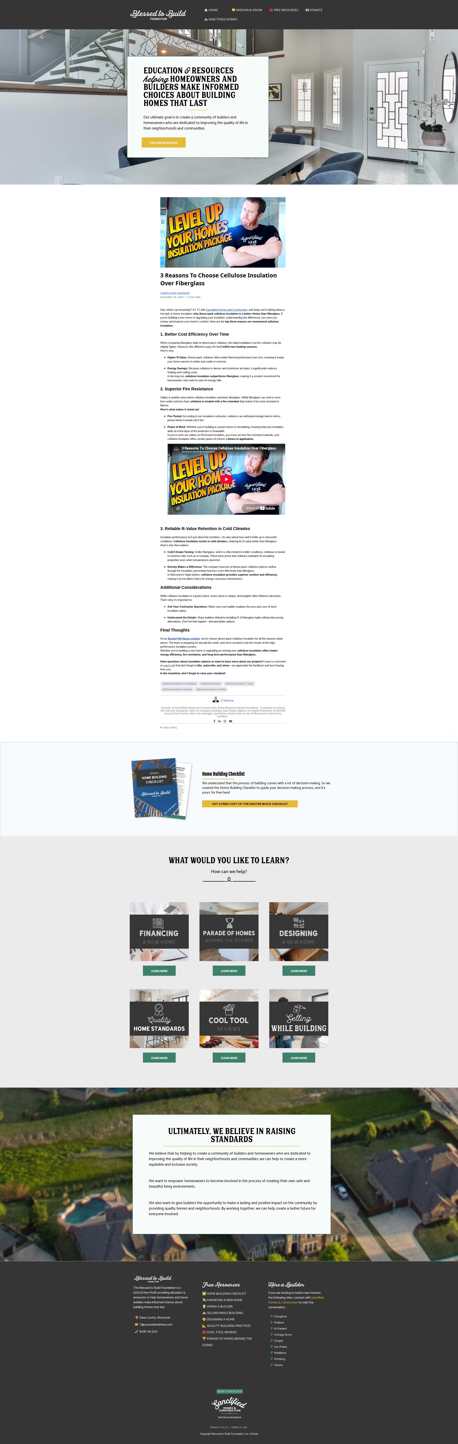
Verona (278, 1365)
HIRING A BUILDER (220, 1306)
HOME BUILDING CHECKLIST (226, 1293)
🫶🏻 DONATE (313, 10)
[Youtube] (230, 721)
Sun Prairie (280, 1346)
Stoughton (280, 1316)
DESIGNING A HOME (221, 1319)
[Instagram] (225, 721)
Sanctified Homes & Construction (296, 1300)
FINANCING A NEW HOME (224, 1300)
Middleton (280, 1353)
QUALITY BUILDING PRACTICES (229, 1326)
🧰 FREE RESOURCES (283, 10)
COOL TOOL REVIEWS (222, 1332)
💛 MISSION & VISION (247, 10)
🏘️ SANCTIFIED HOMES (220, 19)
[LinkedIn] (219, 721)
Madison (279, 1322)
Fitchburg (279, 1359)
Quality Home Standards (175, 293)
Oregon (278, 1340)
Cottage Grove (283, 1334)
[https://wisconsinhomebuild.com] (229, 1405)
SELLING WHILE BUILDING (225, 1313)
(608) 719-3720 (148, 1331)
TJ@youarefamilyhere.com (155, 1324)
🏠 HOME (211, 10)
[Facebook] (214, 721)
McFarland (280, 1328)
